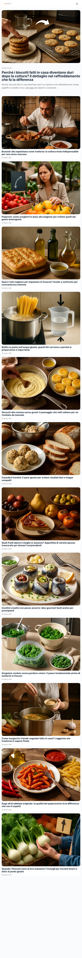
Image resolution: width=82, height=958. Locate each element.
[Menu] (77, 4)
